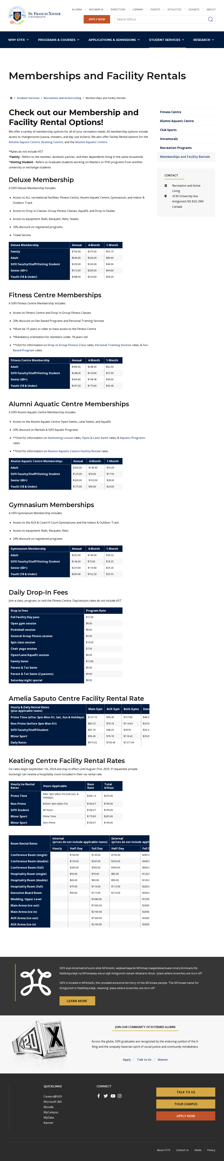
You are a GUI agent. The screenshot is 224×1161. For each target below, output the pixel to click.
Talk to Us (144, 1060)
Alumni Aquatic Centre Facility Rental (74, 451)
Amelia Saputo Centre (24, 142)
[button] (19, 39)
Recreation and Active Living (62, 98)
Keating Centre (52, 142)
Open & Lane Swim (95, 438)
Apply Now (97, 19)
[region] (79, 263)
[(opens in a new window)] (99, 1096)
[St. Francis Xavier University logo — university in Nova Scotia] (34, 15)
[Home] (11, 98)
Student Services (28, 98)
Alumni (163, 1060)
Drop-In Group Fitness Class (67, 345)
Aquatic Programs (132, 438)
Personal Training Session (113, 345)
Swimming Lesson (60, 438)
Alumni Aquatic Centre (91, 142)
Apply (127, 1060)
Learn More (77, 1001)
